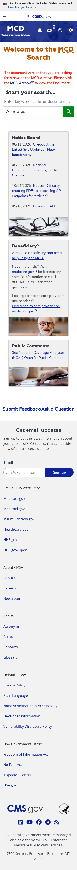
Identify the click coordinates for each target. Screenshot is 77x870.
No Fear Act (12, 764)
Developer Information (21, 716)
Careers (9, 588)
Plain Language (15, 695)
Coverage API (44, 206)
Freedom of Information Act (25, 754)
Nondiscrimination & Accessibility (30, 705)
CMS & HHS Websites (20, 488)
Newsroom (12, 598)
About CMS (12, 567)
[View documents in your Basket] (50, 30)
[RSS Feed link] (56, 823)
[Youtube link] (29, 823)
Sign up (59, 472)
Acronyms (11, 626)
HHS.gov (10, 539)
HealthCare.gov (15, 529)
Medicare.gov (14, 498)
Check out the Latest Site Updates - (33, 149)
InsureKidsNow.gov (18, 519)
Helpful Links (13, 675)
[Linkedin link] (20, 823)
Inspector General (18, 775)
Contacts (10, 647)
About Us (10, 577)
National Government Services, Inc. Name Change (38, 170)
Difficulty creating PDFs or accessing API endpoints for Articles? (37, 191)
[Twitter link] (48, 823)
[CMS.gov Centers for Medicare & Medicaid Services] (38, 16)
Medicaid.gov (14, 508)
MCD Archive (20, 83)
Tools (7, 616)
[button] (40, 30)
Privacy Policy (14, 685)
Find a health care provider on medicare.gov (36, 308)
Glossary (10, 657)
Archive (9, 636)
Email (8, 462)
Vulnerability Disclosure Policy (27, 726)
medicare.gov (23, 271)
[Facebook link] (39, 823)
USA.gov (10, 785)
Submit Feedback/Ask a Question (38, 409)
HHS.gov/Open (15, 550)
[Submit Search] (68, 111)
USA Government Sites (21, 744)
